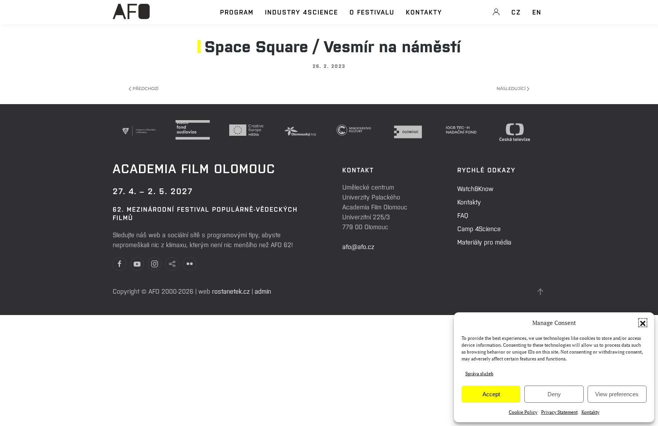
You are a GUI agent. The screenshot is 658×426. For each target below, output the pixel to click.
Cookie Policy (523, 412)
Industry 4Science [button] (301, 12)
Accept (491, 394)
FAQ (462, 215)
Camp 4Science (479, 228)
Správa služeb (479, 373)
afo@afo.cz (358, 246)
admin (263, 291)
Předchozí (144, 88)
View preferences (617, 394)
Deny (554, 394)
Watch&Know (475, 188)
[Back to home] (131, 15)
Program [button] (237, 12)
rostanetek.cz (231, 291)
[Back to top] (540, 291)
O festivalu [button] (372, 12)
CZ (516, 12)
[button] (643, 322)
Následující (512, 88)
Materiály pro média (484, 242)
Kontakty (590, 412)
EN (536, 12)
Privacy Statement (559, 412)
